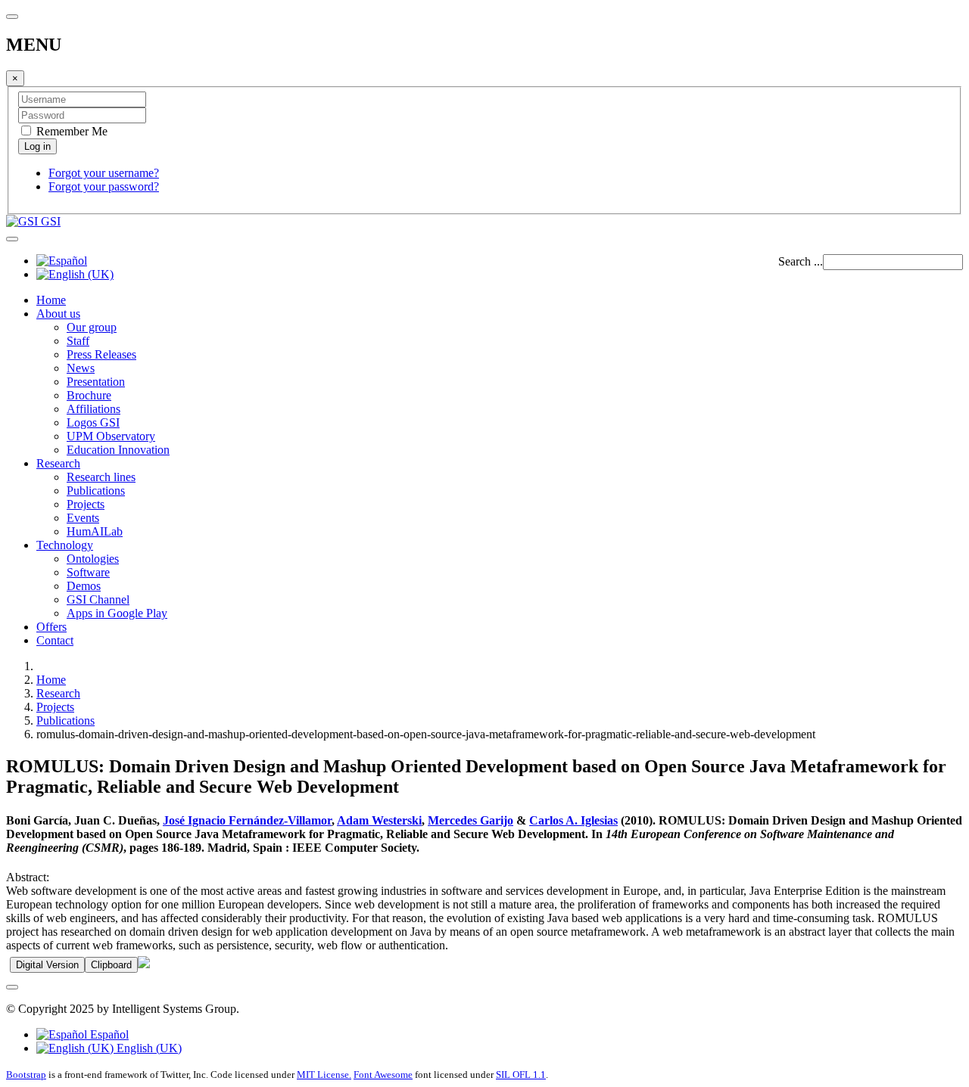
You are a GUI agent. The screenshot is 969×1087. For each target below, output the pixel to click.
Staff (78, 340)
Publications (96, 490)
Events (83, 517)
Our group (92, 327)
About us (58, 313)
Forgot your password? (103, 186)
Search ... (800, 261)
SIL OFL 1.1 (521, 1074)
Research (58, 463)
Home (51, 299)
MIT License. (324, 1074)
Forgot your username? (103, 172)
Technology (64, 545)
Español (108, 1034)
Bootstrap (26, 1074)
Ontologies (93, 558)
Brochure (89, 395)
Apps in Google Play (117, 613)
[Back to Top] (12, 987)
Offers (51, 626)
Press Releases (101, 354)
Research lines (101, 477)
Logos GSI (93, 422)
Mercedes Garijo (470, 820)
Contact (54, 640)
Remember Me (70, 131)
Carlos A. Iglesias (573, 820)
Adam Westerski (379, 820)
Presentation (96, 381)
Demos (84, 585)
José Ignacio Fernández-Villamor (247, 820)
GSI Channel (98, 599)
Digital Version (47, 965)
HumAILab (95, 531)
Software (88, 572)
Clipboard (111, 965)
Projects (85, 504)
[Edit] (144, 964)
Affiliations (93, 408)
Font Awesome (383, 1074)
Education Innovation (118, 449)
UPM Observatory (111, 436)
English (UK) (148, 1048)
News (81, 368)
